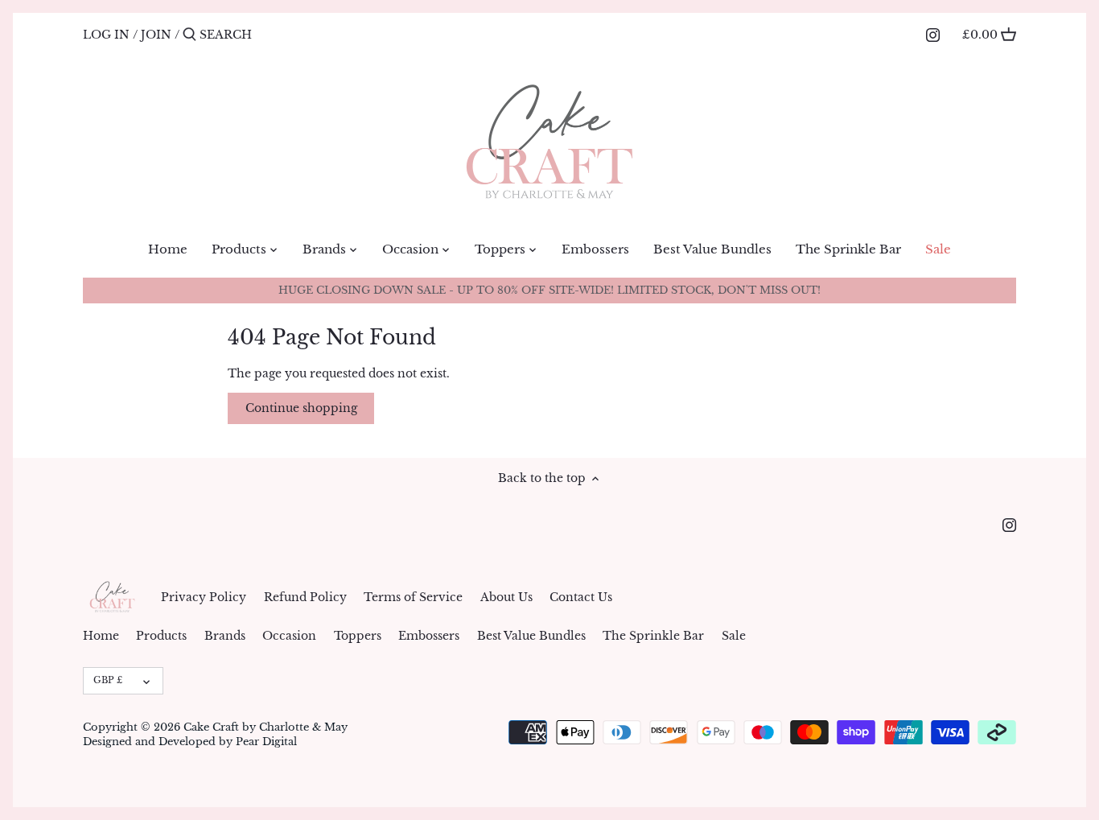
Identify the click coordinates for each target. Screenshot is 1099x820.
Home (101, 635)
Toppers (357, 635)
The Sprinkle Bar (653, 635)
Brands (224, 635)
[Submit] (189, 34)
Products (161, 635)
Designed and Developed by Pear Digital (190, 742)
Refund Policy (305, 597)
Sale (734, 635)
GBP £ (107, 680)
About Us (506, 597)
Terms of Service (413, 597)
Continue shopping (301, 408)
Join (156, 34)
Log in (106, 34)
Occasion (289, 635)
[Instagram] (933, 34)
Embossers (428, 635)
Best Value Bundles (531, 635)
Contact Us (581, 597)
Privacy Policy (203, 597)
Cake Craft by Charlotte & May (265, 727)
